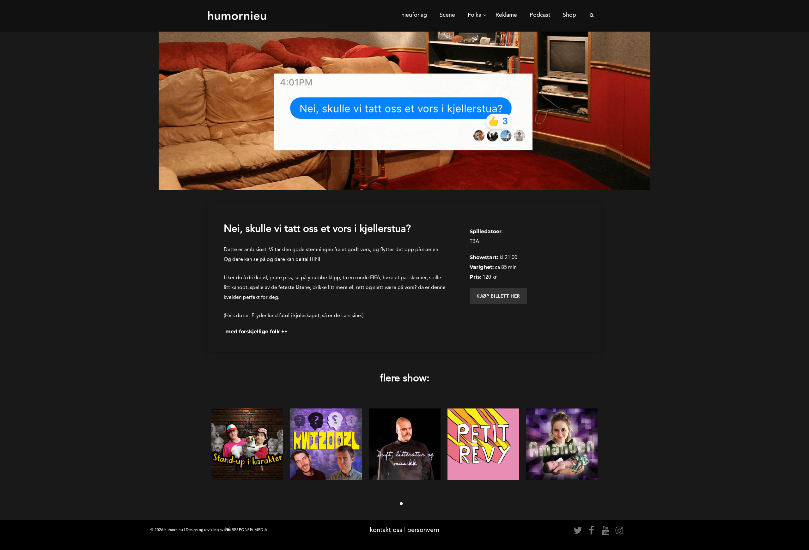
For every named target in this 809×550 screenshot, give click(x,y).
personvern (423, 530)
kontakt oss (386, 530)
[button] (498, 296)
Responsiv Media (249, 530)
